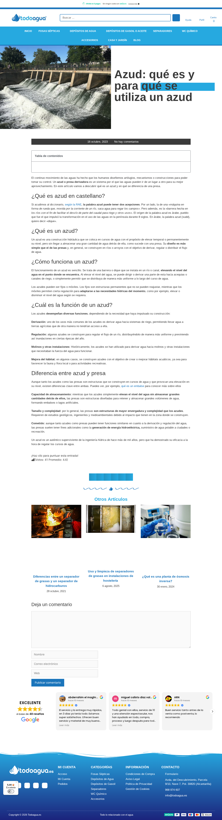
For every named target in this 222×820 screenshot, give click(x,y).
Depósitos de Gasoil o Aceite (126, 31)
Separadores (162, 31)
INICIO (28, 31)
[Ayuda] (188, 15)
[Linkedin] (36, 785)
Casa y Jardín (117, 40)
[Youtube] (44, 785)
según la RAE (73, 204)
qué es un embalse (132, 386)
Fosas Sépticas (49, 31)
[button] (186, 156)
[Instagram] (27, 785)
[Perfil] (201, 15)
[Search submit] (176, 17)
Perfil (201, 20)
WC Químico (190, 31)
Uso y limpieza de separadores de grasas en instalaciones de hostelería (111, 576)
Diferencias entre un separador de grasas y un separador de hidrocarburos (56, 581)
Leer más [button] (64, 725)
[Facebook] (18, 785)
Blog (137, 40)
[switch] (11, 791)
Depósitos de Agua (83, 31)
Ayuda (188, 20)
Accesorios (89, 40)
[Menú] (16, 783)
